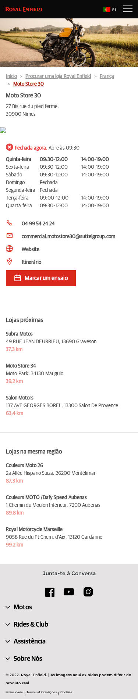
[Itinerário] (69, 130)
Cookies (66, 692)
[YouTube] (69, 595)
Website (30, 249)
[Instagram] (88, 594)
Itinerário (31, 262)
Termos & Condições (41, 692)
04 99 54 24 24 (38, 223)
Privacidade (14, 692)
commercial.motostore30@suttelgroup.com (68, 236)
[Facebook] (50, 594)
